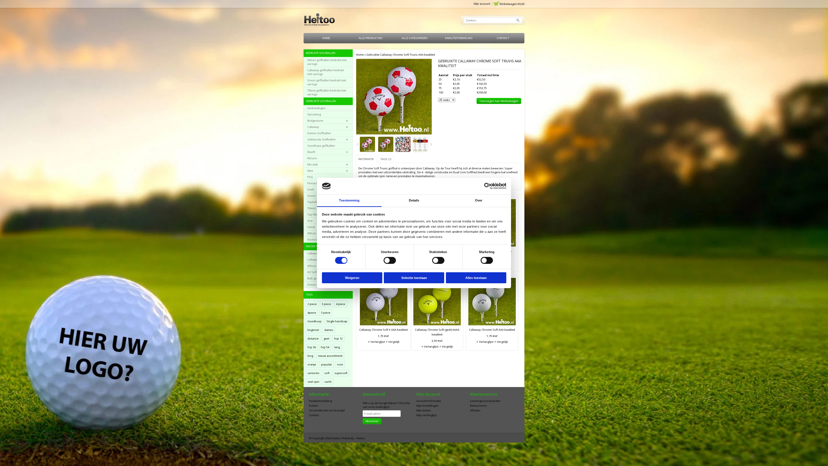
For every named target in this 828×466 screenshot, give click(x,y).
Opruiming (314, 114)
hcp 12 (338, 338)
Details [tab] (414, 200)
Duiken (313, 406)
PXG (310, 177)
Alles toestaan (476, 278)
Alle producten (370, 38)
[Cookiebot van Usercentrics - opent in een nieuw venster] (487, 186)
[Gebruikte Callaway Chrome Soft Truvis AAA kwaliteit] (368, 145)
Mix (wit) (312, 164)
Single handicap (336, 321)
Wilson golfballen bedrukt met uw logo (327, 62)
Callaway (313, 127)
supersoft (340, 373)
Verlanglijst (377, 342)
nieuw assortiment (330, 356)
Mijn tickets (423, 410)
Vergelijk (394, 342)
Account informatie (428, 401)
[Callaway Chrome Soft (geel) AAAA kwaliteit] (437, 302)
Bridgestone (315, 121)
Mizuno (312, 158)
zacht (327, 382)
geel (326, 338)
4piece (311, 313)
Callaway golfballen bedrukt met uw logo (325, 72)
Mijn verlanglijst (426, 415)
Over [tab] (478, 200)
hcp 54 (325, 347)
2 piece (312, 304)
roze (340, 364)
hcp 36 (311, 347)
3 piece (326, 304)
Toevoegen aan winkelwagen (498, 101)
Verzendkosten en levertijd (327, 410)
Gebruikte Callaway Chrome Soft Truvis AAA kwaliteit (400, 55)
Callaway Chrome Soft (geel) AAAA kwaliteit (437, 332)
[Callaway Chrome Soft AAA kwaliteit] (492, 302)
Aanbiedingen (316, 108)
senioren (313, 373)
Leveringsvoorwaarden (485, 401)
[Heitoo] (319, 20)
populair (326, 364)
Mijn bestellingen (427, 406)
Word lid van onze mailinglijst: (386, 405)
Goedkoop (314, 321)
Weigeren (352, 278)
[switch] (390, 260)
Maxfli (311, 152)
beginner (313, 330)
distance (313, 338)
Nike (310, 171)
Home (326, 38)
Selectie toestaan (414, 278)
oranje (311, 364)
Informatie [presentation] (366, 159)
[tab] (366, 159)
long (310, 356)
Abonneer (372, 421)
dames (328, 330)
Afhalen (475, 410)
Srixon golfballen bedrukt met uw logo (326, 82)
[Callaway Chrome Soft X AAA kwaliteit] (383, 302)
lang (337, 347)
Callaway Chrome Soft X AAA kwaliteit (383, 330)
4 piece (340, 304)
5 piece (325, 313)
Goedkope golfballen (321, 146)
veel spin (313, 382)
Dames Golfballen (319, 133)
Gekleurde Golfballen (321, 139)
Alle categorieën (414, 38)
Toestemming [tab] (349, 200)
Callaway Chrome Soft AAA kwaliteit (492, 330)
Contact (503, 38)
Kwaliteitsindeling (458, 38)
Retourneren (478, 406)
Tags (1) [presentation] (385, 159)
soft (326, 373)
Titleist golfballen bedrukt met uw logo (326, 92)
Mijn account (482, 4)
